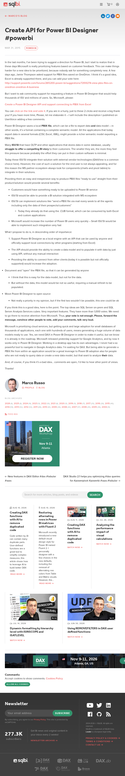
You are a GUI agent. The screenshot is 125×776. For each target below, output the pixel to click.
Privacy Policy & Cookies (101, 738)
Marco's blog (17, 16)
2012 (26, 407)
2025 (16, 403)
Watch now (73, 547)
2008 (64, 407)
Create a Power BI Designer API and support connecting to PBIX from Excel (48, 104)
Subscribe (62, 713)
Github (99, 714)
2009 (54, 407)
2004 (104, 407)
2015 (107, 403)
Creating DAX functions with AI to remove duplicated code (19, 521)
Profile (29, 387)
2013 (16, 407)
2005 (94, 407)
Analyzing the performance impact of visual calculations (105, 532)
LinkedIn (103, 16)
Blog (42, 387)
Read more (16, 574)
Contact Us (93, 745)
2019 (70, 403)
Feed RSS (13, 414)
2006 (84, 407)
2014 (7, 407)
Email (118, 16)
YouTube (90, 705)
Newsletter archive (43, 740)
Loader (88, 732)
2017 (88, 403)
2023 (34, 403)
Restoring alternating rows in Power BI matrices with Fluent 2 (48, 519)
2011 (35, 407)
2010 (44, 407)
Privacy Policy (40, 719)
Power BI (31, 48)
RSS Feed (108, 714)
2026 (7, 403)
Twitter (108, 16)
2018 (79, 403)
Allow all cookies (17, 684)
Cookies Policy (54, 678)
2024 (25, 403)
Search (95, 494)
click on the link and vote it (29, 111)
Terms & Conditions (98, 741)
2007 (74, 407)
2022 (43, 403)
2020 (61, 403)
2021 (53, 403)
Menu (101, 4)
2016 (97, 403)
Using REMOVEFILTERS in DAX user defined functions (90, 630)
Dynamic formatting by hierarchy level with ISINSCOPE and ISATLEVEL (31, 631)
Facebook (113, 16)
